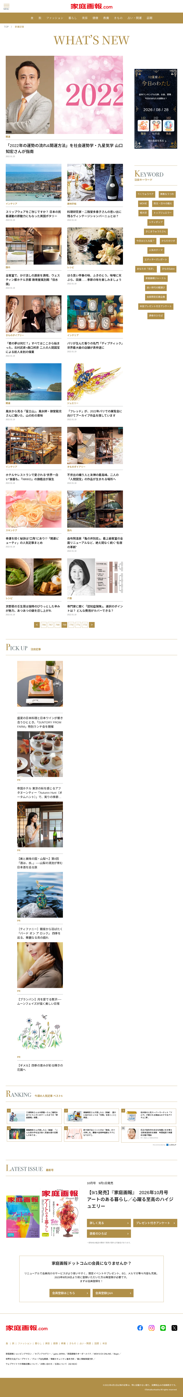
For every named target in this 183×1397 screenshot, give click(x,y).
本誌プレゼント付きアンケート (156, 306)
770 (71, 625)
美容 (85, 18)
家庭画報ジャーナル (156, 278)
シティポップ (156, 222)
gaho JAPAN (59, 1354)
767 (51, 625)
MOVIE (143, 203)
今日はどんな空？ (145, 241)
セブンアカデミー (43, 1354)
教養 (106, 18)
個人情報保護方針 (85, 1359)
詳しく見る (97, 1223)
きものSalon (168, 269)
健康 (95, 18)
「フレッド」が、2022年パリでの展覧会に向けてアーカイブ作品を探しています (94, 413)
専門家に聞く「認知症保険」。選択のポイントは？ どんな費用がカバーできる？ (95, 608)
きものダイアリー (15, 335)
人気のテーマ (156, 250)
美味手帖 (71, 204)
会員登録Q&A (104, 1293)
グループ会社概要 (40, 1359)
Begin (116, 1354)
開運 (8, 137)
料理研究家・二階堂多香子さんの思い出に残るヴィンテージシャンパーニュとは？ (94, 214)
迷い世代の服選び (156, 287)
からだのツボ (168, 241)
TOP (6, 27)
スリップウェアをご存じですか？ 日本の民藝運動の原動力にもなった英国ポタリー (33, 214)
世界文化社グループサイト (18, 1359)
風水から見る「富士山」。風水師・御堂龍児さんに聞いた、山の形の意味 (33, 413)
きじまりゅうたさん (156, 231)
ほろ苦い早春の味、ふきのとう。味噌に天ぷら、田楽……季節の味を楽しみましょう (94, 277)
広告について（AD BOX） (66, 1364)
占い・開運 (134, 18)
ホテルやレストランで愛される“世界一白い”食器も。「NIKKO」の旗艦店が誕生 (32, 477)
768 (57, 625)
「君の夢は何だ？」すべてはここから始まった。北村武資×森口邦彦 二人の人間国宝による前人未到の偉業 (33, 348)
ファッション (54, 18)
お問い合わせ (46, 1364)
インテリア (11, 204)
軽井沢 (143, 213)
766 (44, 625)
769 (64, 625)
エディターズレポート (156, 259)
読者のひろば (156, 315)
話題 (149, 18)
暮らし (72, 18)
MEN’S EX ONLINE (102, 1354)
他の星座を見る (156, 141)
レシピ (70, 267)
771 (78, 625)
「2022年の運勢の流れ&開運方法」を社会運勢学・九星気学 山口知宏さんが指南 (64, 148)
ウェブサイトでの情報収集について (22, 1364)
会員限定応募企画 (156, 297)
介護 (69, 598)
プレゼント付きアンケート (153, 1223)
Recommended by (159, 1145)
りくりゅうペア (146, 194)
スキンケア (11, 530)
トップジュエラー (163, 213)
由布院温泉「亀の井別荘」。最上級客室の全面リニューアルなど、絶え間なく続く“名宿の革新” (95, 543)
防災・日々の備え (163, 203)
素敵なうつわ (167, 194)
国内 (8, 267)
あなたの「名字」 (146, 269)
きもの (118, 18)
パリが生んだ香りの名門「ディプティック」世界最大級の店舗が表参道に (95, 345)
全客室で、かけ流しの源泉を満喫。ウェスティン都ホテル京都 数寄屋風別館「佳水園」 (33, 280)
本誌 (104, 1343)
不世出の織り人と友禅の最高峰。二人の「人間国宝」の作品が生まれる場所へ (93, 477)
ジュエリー (72, 403)
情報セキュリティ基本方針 (62, 1359)
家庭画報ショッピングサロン (19, 1354)
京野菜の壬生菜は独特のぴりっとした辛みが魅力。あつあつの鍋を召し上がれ (33, 608)
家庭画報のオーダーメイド (79, 1354)
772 (85, 625)
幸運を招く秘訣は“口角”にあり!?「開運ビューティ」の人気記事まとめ (32, 540)
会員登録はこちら (63, 1293)
